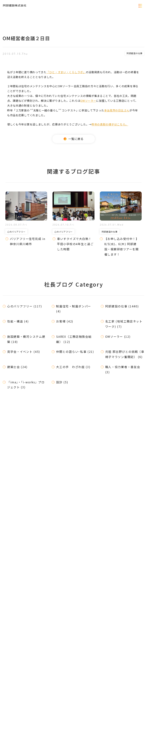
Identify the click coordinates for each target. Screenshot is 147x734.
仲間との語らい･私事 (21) (75, 351)
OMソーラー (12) (118, 336)
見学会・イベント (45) (23, 351)
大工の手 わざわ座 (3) (73, 367)
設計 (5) (62, 382)
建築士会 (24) (17, 367)
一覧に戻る (76, 139)
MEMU (140, 5)
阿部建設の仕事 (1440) (122, 306)
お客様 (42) (64, 321)
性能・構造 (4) (18, 321)
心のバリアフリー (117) (24, 306)
